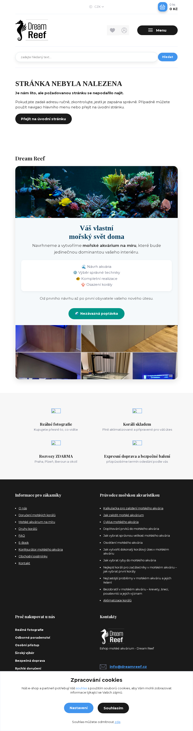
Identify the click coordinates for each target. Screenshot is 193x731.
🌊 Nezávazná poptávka (96, 313)
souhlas (81, 688)
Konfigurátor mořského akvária (41, 549)
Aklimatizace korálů (117, 600)
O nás (23, 508)
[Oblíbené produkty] (113, 30)
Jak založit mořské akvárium (123, 515)
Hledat (167, 57)
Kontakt (24, 563)
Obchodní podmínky (33, 556)
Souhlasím (113, 708)
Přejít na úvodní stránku (43, 119)
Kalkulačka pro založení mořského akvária (133, 508)
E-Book (24, 542)
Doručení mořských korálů (37, 515)
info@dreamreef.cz (128, 666)
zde (118, 722)
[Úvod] (39, 30)
